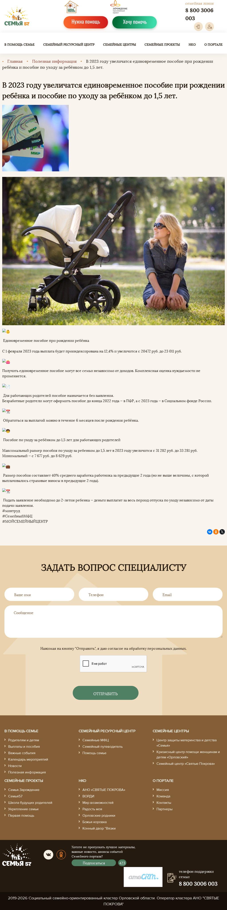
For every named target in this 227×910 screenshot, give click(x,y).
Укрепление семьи (23, 809)
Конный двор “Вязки (99, 828)
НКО (192, 44)
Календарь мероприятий (28, 759)
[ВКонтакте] (209, 531)
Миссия (163, 790)
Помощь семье (94, 753)
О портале (213, 44)
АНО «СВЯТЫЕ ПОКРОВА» (103, 790)
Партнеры (164, 809)
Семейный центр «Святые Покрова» (186, 763)
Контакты (164, 802)
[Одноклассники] (216, 531)
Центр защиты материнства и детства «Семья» (187, 743)
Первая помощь (21, 815)
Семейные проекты (162, 44)
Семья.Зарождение (23, 790)
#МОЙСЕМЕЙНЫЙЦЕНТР (25, 521)
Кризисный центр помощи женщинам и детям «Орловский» (188, 754)
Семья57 (15, 796)
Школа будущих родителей (30, 802)
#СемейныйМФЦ (17, 516)
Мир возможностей (98, 802)
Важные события (21, 753)
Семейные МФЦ (95, 740)
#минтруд (11, 510)
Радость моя (92, 809)
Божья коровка (94, 822)
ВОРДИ (88, 796)
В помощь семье (19, 44)
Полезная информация (54, 61)
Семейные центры (119, 44)
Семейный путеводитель (102, 746)
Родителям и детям (23, 740)
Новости (15, 766)
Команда (163, 796)
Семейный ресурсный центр (68, 44)
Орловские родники (98, 815)
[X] (222, 531)
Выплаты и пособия (24, 746)
